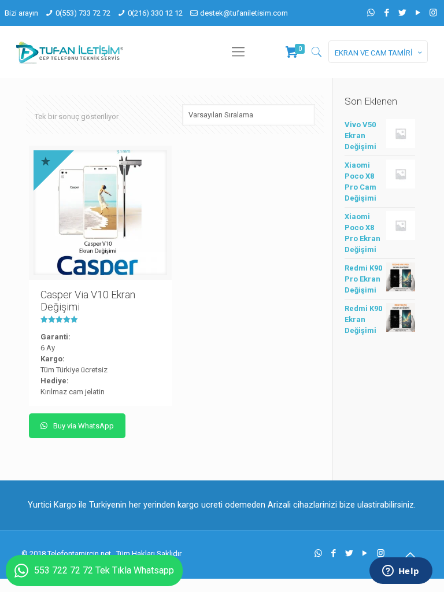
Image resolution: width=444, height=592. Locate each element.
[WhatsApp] (371, 13)
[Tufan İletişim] (69, 52)
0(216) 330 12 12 (155, 13)
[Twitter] (402, 13)
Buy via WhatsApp (82, 425)
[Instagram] (433, 13)
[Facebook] (386, 13)
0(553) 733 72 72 (83, 13)
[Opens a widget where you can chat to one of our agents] (400, 571)
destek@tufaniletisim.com (244, 13)
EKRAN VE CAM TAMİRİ (374, 53)
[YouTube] (418, 13)
